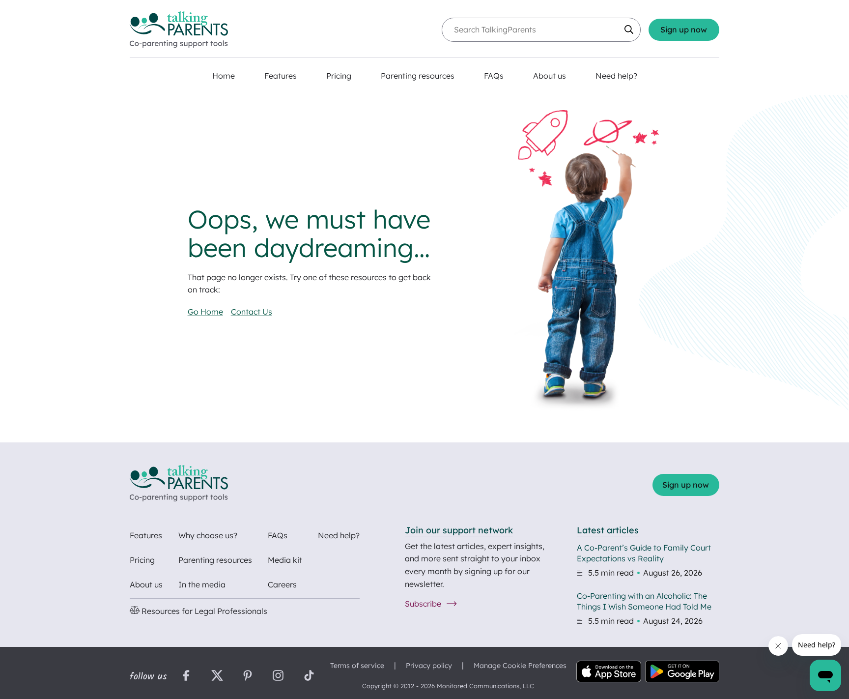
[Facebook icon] (186, 677)
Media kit (285, 560)
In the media (202, 584)
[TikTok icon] (309, 677)
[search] (629, 29)
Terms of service (357, 665)
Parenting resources (215, 560)
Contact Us (251, 312)
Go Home (205, 312)
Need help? (339, 535)
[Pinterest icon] (247, 677)
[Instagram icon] (278, 677)
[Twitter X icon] (216, 677)
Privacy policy (429, 665)
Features (146, 535)
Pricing (142, 560)
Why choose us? (207, 535)
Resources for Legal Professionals (203, 611)
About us (146, 584)
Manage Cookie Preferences (520, 665)
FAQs (277, 535)
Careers (282, 584)
